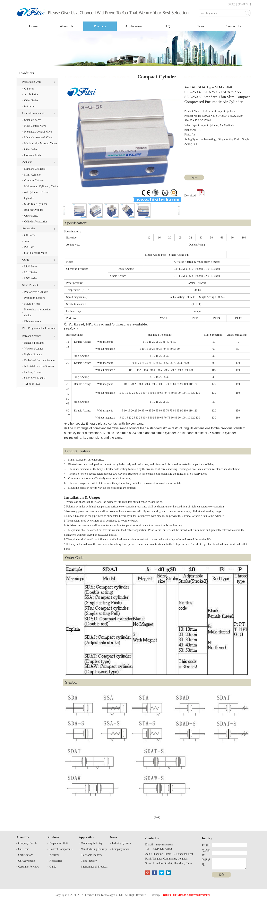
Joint (27, 241)
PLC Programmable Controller (39, 328)
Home (33, 26)
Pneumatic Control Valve (38, 131)
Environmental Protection (94, 866)
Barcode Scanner (31, 335)
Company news (120, 849)
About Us (66, 26)
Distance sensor (32, 321)
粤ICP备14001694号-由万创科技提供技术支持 (186, 895)
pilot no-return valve (35, 252)
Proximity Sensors (34, 297)
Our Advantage (26, 860)
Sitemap (155, 895)
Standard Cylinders (34, 168)
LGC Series (30, 278)
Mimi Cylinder (32, 174)
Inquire (194, 177)
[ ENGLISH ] (244, 4)
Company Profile (27, 843)
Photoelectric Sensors (36, 291)
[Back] (157, 817)
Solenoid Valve (32, 119)
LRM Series (31, 266)
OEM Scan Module (35, 377)
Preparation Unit (31, 81)
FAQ (166, 26)
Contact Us (234, 26)
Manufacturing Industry (94, 849)
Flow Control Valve (35, 125)
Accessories (28, 228)
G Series (29, 88)
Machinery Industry (91, 843)
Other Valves (31, 149)
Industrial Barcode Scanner (39, 366)
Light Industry (89, 860)
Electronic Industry (91, 854)
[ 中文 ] (231, 4)
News (200, 26)
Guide (25, 259)
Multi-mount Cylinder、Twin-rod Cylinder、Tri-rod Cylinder (41, 192)
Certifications (25, 854)
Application (133, 26)
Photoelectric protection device (37, 312)
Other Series (31, 100)
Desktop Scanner (33, 372)
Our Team (23, 849)
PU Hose (29, 247)
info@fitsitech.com (164, 844)
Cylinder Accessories (35, 221)
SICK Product (30, 285)
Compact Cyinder (34, 180)
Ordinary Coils (32, 155)
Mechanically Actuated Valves (40, 143)
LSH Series (30, 272)
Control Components (33, 113)
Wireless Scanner (33, 348)
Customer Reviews (28, 866)
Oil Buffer (30, 235)
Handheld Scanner (34, 342)
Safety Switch (32, 303)
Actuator (27, 161)
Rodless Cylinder (33, 209)
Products (100, 26)
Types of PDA (32, 383)
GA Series (29, 106)
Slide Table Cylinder (35, 204)
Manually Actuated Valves (38, 137)
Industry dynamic (121, 843)
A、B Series (31, 94)
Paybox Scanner (33, 354)
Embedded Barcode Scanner (39, 360)
